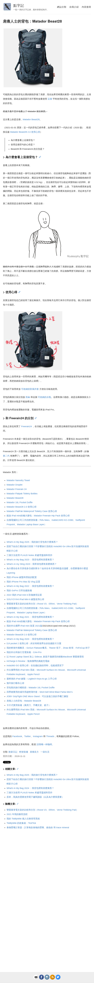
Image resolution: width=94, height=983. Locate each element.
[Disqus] (47, 864)
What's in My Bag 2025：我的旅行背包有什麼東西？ (32, 775)
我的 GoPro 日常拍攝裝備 (19, 590)
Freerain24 (26, 426)
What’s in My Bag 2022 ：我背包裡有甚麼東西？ (30, 586)
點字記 (18, 5)
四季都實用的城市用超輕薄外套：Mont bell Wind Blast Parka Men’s (40, 692)
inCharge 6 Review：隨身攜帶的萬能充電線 (28, 661)
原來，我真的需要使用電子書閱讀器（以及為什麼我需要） (35, 797)
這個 (50, 99)
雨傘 (28, 397)
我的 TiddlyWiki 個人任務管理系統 (23, 818)
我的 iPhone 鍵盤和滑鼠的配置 (22, 577)
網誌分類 (61, 6)
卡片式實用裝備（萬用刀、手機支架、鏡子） (29, 705)
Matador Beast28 (31, 119)
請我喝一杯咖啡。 (45, 744)
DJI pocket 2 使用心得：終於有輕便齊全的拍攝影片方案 (34, 643)
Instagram (38, 736)
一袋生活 (45, 752)
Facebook (17, 736)
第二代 (6, 456)
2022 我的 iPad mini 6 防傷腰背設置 (24, 595)
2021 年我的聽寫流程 (17, 814)
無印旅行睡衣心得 (15, 683)
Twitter (27, 736)
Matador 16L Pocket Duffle (20, 502)
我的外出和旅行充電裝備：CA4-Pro (24, 652)
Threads (50, 736)
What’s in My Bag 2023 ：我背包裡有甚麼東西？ (30, 559)
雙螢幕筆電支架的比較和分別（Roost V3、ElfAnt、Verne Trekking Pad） (42, 604)
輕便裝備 (23, 752)
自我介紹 (74, 6)
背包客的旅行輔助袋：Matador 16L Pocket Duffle (31, 687)
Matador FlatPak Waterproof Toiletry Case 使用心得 (32, 511)
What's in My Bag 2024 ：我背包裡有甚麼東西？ (30, 788)
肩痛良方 (34, 752)
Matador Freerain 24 (17, 489)
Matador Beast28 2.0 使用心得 (25, 132)
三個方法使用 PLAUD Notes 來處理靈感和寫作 (29, 555)
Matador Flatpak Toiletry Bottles (22, 493)
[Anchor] (39, 156)
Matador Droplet (14, 485)
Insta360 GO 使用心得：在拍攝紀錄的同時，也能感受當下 (35, 665)
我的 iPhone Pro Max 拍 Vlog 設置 (23, 581)
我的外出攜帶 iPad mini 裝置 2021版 (24, 626)
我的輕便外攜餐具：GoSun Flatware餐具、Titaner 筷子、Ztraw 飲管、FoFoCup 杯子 (48, 648)
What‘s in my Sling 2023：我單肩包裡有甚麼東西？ (32, 564)
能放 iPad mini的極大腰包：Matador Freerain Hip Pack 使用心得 (38, 515)
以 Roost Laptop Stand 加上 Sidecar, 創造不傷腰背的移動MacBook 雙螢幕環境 (45, 656)
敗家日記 (13, 752)
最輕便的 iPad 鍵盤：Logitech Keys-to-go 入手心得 (32, 679)
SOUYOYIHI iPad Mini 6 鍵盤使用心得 (25, 599)
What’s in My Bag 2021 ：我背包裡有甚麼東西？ (30, 617)
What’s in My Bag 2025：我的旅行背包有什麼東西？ (32, 542)
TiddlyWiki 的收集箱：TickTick (21, 823)
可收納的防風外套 (30, 389)
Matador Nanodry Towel (18, 480)
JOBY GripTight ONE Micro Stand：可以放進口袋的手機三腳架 (37, 696)
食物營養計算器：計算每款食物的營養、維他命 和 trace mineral (38, 827)
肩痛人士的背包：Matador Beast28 (24, 701)
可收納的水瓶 (44, 397)
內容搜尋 (86, 6)
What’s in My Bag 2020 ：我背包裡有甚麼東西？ (30, 639)
